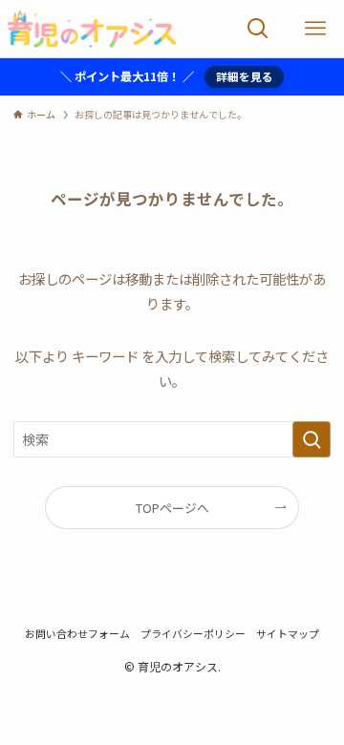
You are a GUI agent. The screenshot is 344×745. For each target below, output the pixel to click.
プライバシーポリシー (193, 633)
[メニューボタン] (315, 28)
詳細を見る (244, 76)
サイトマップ (287, 633)
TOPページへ (172, 508)
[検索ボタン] (258, 28)
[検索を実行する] (311, 439)
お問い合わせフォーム (77, 633)
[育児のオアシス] (91, 28)
